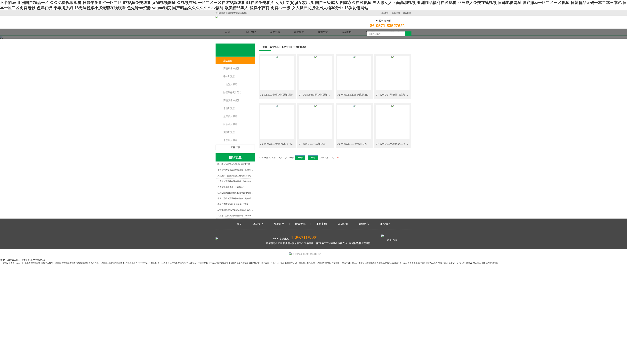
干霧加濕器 (229, 108)
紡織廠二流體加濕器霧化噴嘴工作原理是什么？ (235, 215)
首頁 (265, 47)
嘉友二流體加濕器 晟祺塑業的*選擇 (232, 204)
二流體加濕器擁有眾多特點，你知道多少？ (235, 181)
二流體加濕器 (230, 84)
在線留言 (364, 223)
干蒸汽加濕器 (230, 140)
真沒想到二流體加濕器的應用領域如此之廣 (235, 176)
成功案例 (343, 223)
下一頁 (300, 157)
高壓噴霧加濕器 (231, 68)
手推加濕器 (229, 76)
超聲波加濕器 (230, 116)
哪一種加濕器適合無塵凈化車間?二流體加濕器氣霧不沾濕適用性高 (235, 164)
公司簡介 (258, 223)
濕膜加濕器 (229, 132)
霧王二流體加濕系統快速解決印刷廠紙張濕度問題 (235, 198)
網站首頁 (385, 13)
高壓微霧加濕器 (231, 100)
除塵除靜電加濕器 (232, 92)
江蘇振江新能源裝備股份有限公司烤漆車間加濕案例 (235, 193)
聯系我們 (407, 13)
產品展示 (279, 223)
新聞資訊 (300, 223)
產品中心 (274, 47)
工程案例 (321, 223)
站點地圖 (396, 13)
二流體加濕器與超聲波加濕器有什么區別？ (235, 210)
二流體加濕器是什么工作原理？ (231, 187)
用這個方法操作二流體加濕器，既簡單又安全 (235, 170)
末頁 (313, 157)
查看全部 (235, 147)
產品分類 (228, 60)
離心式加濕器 (230, 124)
